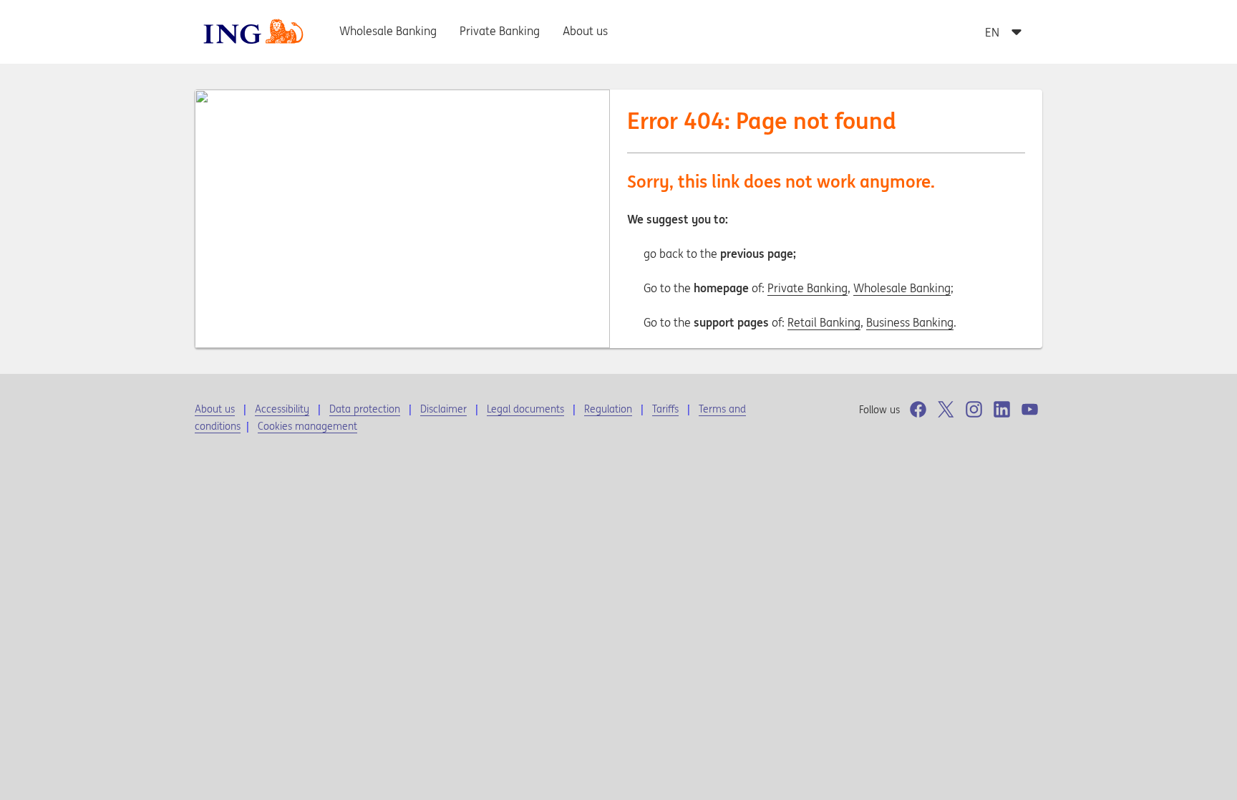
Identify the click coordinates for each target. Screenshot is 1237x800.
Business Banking (910, 322)
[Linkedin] (1002, 409)
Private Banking (807, 288)
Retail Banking (823, 322)
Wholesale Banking (902, 288)
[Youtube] (1029, 409)
